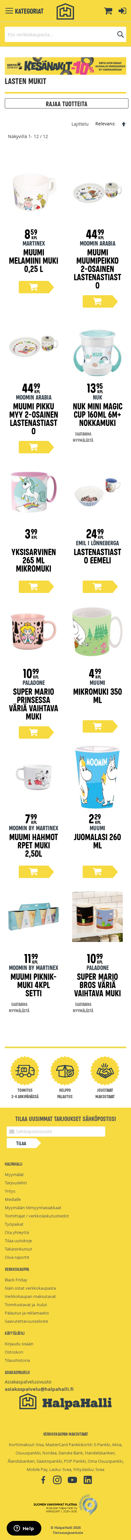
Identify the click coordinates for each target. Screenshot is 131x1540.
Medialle (13, 1199)
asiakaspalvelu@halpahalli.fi (39, 1389)
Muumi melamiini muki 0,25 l (33, 260)
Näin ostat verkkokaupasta (30, 1288)
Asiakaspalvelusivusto (28, 1382)
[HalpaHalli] (65, 11)
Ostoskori (14, 1352)
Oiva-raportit (17, 1257)
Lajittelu (80, 124)
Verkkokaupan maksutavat (30, 1296)
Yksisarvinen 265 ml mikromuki (33, 560)
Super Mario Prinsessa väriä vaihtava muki (33, 703)
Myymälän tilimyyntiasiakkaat (33, 1207)
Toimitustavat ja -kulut (26, 1304)
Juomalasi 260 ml (97, 840)
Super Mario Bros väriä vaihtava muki (97, 984)
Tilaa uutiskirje (18, 1241)
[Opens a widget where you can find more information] (23, 1529)
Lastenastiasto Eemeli (97, 555)
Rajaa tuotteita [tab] (66, 103)
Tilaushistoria (17, 1360)
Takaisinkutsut (18, 1249)
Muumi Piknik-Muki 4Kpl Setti (33, 984)
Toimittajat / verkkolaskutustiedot (37, 1216)
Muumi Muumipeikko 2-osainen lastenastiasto (97, 268)
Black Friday (16, 1280)
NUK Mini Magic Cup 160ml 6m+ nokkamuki (97, 414)
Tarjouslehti (16, 1183)
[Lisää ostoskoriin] (34, 287)
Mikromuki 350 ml (97, 695)
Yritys (10, 1191)
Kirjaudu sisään (19, 1344)
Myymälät (14, 1174)
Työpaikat (14, 1224)
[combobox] (65, 34)
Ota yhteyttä (17, 1232)
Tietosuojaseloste (68, 1532)
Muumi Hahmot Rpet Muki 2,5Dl (33, 845)
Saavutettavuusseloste (26, 1321)
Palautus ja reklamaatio (27, 1313)
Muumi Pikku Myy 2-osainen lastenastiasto (33, 418)
